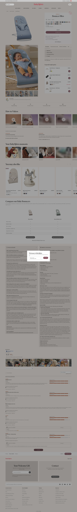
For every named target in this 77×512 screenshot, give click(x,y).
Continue (45, 257)
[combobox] (35, 258)
